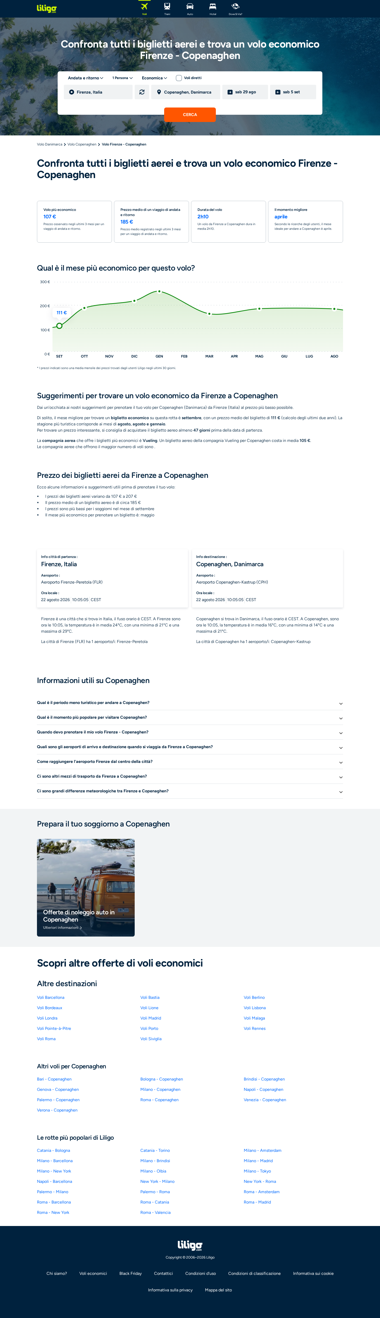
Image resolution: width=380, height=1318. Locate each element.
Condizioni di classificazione (254, 1273)
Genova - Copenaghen (58, 1089)
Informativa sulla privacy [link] (170, 1290)
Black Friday (130, 1273)
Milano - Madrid (258, 1160)
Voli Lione (149, 1007)
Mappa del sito (218, 1290)
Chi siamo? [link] (57, 1273)
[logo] (47, 9)
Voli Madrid (150, 1018)
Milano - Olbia (153, 1171)
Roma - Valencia (155, 1212)
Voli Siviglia (151, 1038)
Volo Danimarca (49, 144)
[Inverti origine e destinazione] (142, 92)
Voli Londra (47, 1018)
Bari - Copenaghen (54, 1079)
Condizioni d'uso (200, 1273)
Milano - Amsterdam (263, 1150)
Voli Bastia (149, 997)
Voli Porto (149, 1028)
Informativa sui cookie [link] (313, 1273)
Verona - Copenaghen (57, 1110)
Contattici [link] (163, 1273)
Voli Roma (46, 1038)
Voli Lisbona (255, 1007)
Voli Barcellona (50, 997)
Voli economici (93, 1273)
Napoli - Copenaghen (263, 1089)
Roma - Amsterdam (262, 1191)
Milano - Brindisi (155, 1160)
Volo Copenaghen (81, 144)
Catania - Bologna (53, 1150)
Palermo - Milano (52, 1191)
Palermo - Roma (155, 1191)
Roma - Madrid (257, 1202)
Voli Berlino (254, 997)
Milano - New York (54, 1171)
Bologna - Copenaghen (161, 1079)
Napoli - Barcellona (54, 1181)
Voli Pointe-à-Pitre (54, 1028)
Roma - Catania (154, 1202)
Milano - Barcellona (55, 1160)
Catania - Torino (155, 1150)
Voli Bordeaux (49, 1007)
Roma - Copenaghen (159, 1099)
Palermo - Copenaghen (58, 1099)
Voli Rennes (254, 1028)
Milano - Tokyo (257, 1171)
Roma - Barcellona (54, 1202)
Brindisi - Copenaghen (264, 1079)
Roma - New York (53, 1212)
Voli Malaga (254, 1018)
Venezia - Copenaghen (265, 1099)
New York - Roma (260, 1181)
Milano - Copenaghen (160, 1089)
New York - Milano (157, 1181)
